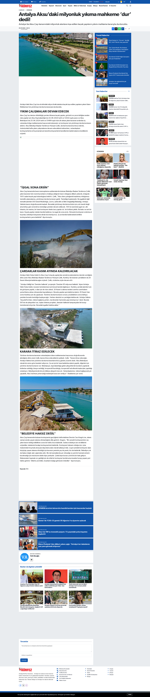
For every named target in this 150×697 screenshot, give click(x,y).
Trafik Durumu (63, 672)
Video (34, 1)
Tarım (88, 672)
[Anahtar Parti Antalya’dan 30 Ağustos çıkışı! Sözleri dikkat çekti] (31, 576)
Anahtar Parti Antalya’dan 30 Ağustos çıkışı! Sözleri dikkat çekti (119, 100)
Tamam (129, 694)
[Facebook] (20, 685)
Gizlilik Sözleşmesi (92, 674)
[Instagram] (26, 685)
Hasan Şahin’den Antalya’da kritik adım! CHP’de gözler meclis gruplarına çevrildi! (118, 125)
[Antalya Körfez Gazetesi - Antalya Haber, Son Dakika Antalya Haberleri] (25, 5)
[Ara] (127, 6)
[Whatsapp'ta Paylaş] (119, 28)
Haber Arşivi (62, 680)
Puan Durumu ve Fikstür (65, 674)
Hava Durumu (63, 670)
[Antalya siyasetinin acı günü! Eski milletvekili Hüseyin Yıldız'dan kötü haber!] (56, 576)
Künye (88, 676)
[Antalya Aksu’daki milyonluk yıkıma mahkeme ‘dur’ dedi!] (56, 54)
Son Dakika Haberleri (65, 678)
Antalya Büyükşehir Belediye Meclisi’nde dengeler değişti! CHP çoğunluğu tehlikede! (31, 607)
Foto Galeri (25, 1)
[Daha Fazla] (122, 28)
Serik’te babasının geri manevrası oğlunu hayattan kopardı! (118, 117)
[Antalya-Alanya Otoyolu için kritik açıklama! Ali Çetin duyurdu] (56, 597)
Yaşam (70, 5)
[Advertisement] (56, 89)
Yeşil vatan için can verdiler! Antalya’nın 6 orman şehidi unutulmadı (78, 586)
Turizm (111, 670)
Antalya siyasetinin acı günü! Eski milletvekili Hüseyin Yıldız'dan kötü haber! (55, 586)
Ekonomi (58, 5)
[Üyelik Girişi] (129, 2)
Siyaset (51, 5)
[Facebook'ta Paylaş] (113, 28)
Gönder (24, 660)
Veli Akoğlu (34, 556)
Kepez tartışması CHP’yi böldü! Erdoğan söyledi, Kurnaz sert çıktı (119, 134)
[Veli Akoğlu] (24, 557)
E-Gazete (112, 5)
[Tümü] (129, 91)
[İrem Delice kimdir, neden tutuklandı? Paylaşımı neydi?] (80, 597)
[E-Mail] (31, 559)
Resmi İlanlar (103, 5)
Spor (64, 5)
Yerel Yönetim (91, 670)
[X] (23, 685)
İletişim (111, 674)
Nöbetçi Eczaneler (64, 668)
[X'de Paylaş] (116, 28)
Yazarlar (43, 1)
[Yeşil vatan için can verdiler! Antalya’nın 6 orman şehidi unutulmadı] (80, 576)
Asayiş (89, 5)
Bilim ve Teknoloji (80, 5)
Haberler (21, 10)
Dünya (95, 5)
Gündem (44, 5)
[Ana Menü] (130, 6)
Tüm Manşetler (63, 676)
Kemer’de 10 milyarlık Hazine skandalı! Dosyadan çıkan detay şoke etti (119, 108)
